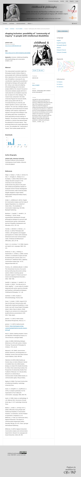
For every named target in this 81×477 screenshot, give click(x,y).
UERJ (67, 1)
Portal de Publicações (53, 1)
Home (6, 28)
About (29, 23)
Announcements (21, 23)
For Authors (59, 84)
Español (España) (61, 43)
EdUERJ (62, 1)
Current (5, 23)
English (59, 40)
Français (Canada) (61, 52)
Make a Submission (63, 31)
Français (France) (61, 50)
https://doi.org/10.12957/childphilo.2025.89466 (17, 53)
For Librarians (60, 86)
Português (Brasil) (61, 45)
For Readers (59, 82)
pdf (35, 70)
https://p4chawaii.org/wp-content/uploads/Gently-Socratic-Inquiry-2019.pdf (16, 328)
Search (75, 23)
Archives (11, 23)
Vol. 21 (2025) (19, 28)
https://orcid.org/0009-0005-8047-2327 (13, 45)
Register (72, 1)
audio (41, 70)
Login (76, 1)
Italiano (59, 47)
